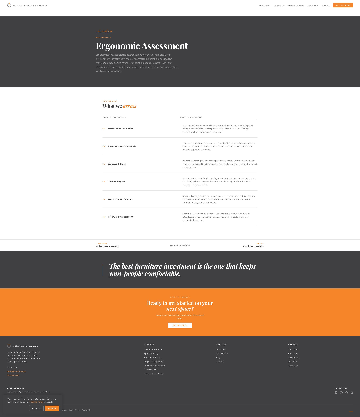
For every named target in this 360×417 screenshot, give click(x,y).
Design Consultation (153, 349)
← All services (104, 31)
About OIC (221, 349)
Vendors (312, 5)
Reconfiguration (151, 370)
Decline (36, 408)
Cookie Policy (74, 410)
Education (292, 361)
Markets (279, 5)
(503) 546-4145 (13, 375)
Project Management (154, 361)
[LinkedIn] (336, 392)
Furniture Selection (153, 357)
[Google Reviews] (352, 392)
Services (264, 5)
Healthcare (293, 353)
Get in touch (343, 5)
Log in (350, 410)
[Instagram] (341, 392)
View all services (180, 245)
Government (294, 357)
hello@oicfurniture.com (16, 371)
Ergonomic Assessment (154, 366)
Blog (218, 357)
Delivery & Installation (153, 374)
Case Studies (295, 5)
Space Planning (151, 353)
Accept (52, 408)
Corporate (293, 349)
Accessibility (86, 410)
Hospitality (293, 366)
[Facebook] (346, 392)
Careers (219, 361)
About (326, 5)
